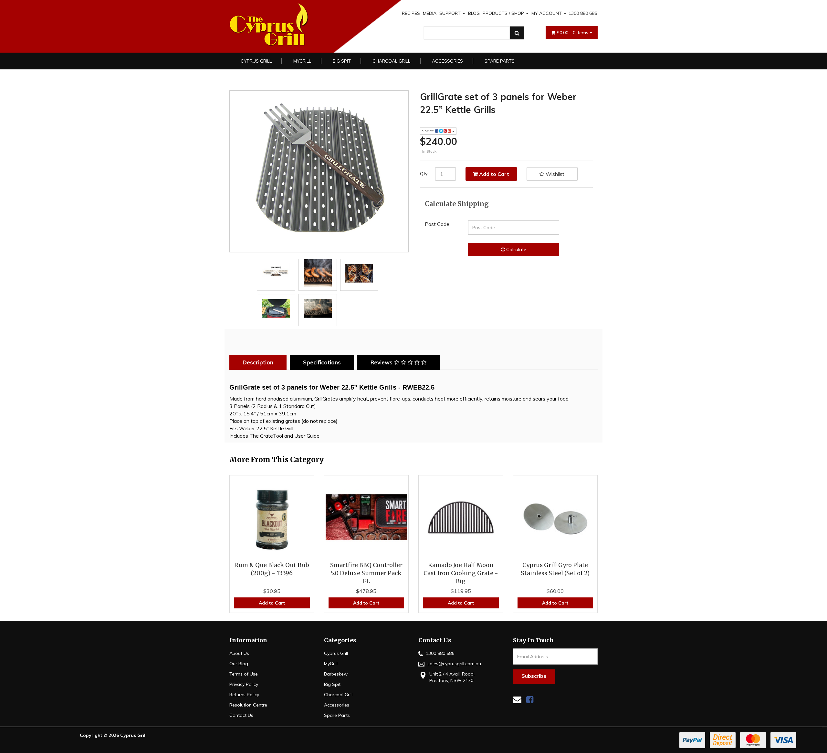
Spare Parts (500, 61)
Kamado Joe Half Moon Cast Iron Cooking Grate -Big (461, 573)
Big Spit (342, 61)
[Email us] (517, 699)
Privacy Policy (243, 684)
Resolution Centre (248, 705)
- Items (573, 33)
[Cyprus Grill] (303, 24)
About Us (239, 653)
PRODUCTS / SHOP (504, 13)
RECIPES (411, 13)
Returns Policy (244, 694)
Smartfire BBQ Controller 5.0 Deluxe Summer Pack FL (366, 573)
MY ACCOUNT (547, 13)
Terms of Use (243, 674)
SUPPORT (450, 13)
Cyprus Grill (256, 61)
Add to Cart (493, 174)
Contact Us (241, 715)
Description (258, 362)
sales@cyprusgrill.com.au (453, 664)
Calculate (515, 249)
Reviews (382, 362)
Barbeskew (336, 674)
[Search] (517, 33)
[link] (529, 699)
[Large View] (276, 273)
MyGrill (302, 61)
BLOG (474, 13)
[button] (552, 174)
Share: (428, 130)
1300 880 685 (583, 13)
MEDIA (429, 13)
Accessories (447, 61)
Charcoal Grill (391, 61)
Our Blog (238, 664)
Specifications (322, 362)
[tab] (259, 362)
